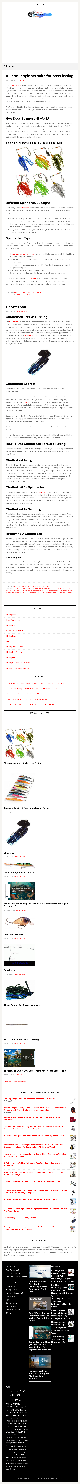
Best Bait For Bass (40, 14)
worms (33, 279)
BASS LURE (19, 591)
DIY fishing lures (23, 1440)
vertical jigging (24, 1463)
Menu (41, 4)
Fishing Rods (11, 658)
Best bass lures (28, 292)
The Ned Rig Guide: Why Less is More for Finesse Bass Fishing (30, 705)
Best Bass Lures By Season (16, 1277)
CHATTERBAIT (65, 595)
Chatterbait (16, 307)
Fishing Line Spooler (14, 652)
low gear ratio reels (19, 1449)
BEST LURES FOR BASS (35, 595)
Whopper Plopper (18, 1466)
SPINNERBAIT (28, 294)
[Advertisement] (40, 40)
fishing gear (10, 1443)
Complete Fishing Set (14, 631)
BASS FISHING (37, 589)
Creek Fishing (19, 1437)
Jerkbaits (9, 1296)
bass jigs (21, 1407)
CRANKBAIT (9, 597)
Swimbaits (10, 1306)
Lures (8, 641)
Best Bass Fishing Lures (32, 1478)
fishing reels (19, 1443)
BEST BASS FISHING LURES (54, 593)
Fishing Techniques (13, 1293)
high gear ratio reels (23, 1446)
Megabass (22, 1452)
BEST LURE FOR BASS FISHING (19, 595)
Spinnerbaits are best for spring (22, 254)
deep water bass (14, 1440)
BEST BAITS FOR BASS (55, 591)
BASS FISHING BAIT (47, 589)
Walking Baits (9, 1466)
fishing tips (11, 1446)
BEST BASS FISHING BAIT (22, 593)
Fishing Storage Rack (14, 647)
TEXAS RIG (18, 1460)
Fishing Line (10, 625)
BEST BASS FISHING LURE (37, 593)
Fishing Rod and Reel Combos (18, 663)
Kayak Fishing (9, 1449)
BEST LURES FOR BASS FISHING (51, 595)
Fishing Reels (11, 636)
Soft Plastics (19, 1455)
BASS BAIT (22, 589)
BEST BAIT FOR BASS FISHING (39, 591)
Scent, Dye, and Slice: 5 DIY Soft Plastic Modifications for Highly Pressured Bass (37, 694)
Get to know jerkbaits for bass (19, 872)
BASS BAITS (28, 589)
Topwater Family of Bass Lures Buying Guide (26, 808)
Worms (8, 1313)
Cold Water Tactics (11, 1437)
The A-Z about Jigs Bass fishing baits (22, 1005)
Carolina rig (10, 970)
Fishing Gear (10, 1290)
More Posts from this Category (15, 1082)
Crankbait (38, 587)
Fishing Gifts (11, 615)
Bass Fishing (18, 292)
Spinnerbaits (39, 292)
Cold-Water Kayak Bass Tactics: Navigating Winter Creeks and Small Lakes (35, 683)
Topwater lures (11, 1310)
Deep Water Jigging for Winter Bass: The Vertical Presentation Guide (33, 689)
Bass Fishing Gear (13, 620)
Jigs (7, 1300)
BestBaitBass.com (56, 1478)
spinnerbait (29, 335)
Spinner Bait (19, 294)
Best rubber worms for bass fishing (21, 1039)
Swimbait (26, 402)
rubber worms (15, 85)
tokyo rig (25, 1460)
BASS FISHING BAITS (60, 589)
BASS (16, 589)
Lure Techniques (14, 1452)
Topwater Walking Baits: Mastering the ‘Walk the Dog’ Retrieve (30, 699)
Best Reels (10, 1283)
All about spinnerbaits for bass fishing (40, 76)
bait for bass (25, 208)
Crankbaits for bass (13, 934)
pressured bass (10, 1455)
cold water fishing (22, 1434)
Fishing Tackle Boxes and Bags (18, 668)
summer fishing (21, 1457)
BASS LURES (26, 591)
